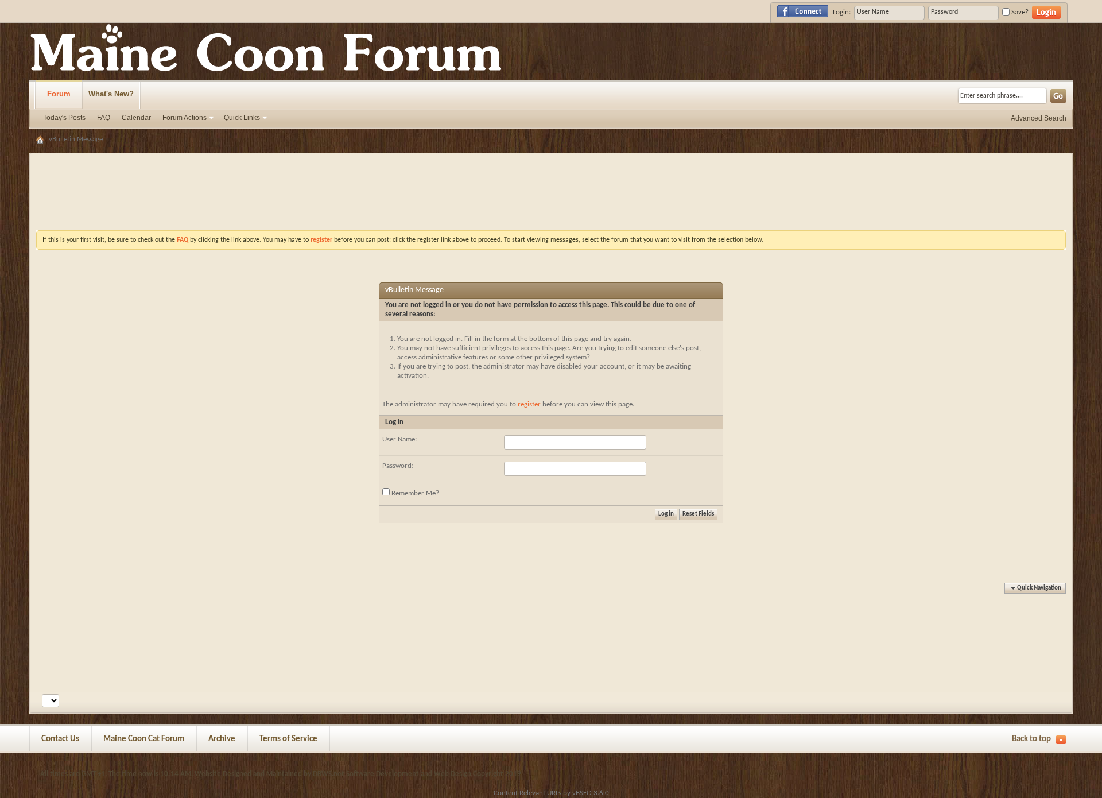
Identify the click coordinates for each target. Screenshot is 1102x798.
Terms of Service (288, 739)
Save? (1019, 12)
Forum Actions (184, 118)
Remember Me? (414, 493)
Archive (221, 739)
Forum (59, 94)
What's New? (111, 94)
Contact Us (60, 739)
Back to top (1031, 739)
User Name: (399, 439)
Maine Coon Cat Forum (143, 739)
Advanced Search (1038, 118)
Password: (397, 466)
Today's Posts (64, 118)
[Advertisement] (551, 164)
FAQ (103, 118)
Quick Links (242, 118)
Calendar (136, 118)
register (529, 404)
